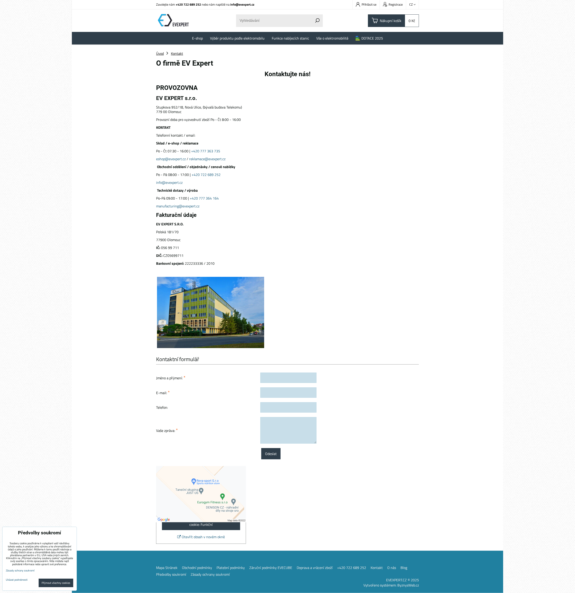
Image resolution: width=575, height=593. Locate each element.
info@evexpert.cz (242, 4)
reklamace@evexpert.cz (207, 159)
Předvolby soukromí (171, 574)
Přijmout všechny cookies (56, 583)
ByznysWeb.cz (408, 585)
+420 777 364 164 (205, 198)
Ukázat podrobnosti (17, 579)
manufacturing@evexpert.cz (177, 206)
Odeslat (271, 453)
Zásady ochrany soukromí (210, 574)
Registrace (396, 4)
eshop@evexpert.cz (171, 159)
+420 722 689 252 (188, 4)
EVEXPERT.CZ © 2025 (402, 580)
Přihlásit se (369, 4)
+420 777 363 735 (205, 151)
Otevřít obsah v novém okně (203, 537)
